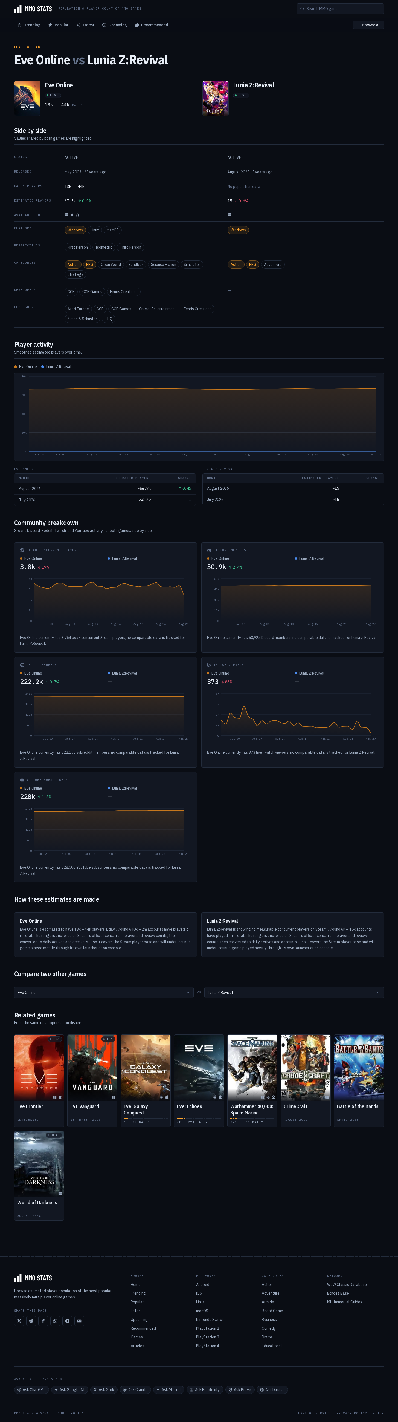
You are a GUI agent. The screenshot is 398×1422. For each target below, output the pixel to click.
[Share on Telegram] (67, 1321)
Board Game (272, 1310)
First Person (78, 247)
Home (136, 1284)
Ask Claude (137, 1389)
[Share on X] (19, 1321)
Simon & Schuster (82, 318)
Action (73, 264)
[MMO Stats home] (33, 9)
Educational (272, 1345)
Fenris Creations (124, 291)
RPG (89, 264)
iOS (199, 1293)
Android (202, 1284)
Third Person (130, 247)
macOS (113, 230)
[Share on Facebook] (43, 1321)
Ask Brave (242, 1389)
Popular (62, 24)
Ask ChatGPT (34, 1389)
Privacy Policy (351, 1413)
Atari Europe (78, 308)
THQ (108, 318)
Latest (88, 24)
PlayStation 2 (207, 1328)
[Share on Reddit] (31, 1321)
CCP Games (92, 291)
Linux (95, 230)
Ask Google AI (72, 1389)
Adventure (273, 264)
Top (380, 1413)
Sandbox (136, 264)
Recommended (154, 24)
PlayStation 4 (207, 1345)
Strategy (75, 274)
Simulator (192, 264)
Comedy (269, 1328)
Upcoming (118, 24)
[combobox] (103, 992)
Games (137, 1337)
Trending (32, 24)
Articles (137, 1345)
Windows (75, 230)
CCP (71, 291)
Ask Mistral (171, 1389)
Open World (111, 264)
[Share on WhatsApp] (55, 1321)
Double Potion (70, 1413)
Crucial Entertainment (157, 308)
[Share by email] (79, 1321)
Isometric (103, 247)
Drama (267, 1337)
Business (269, 1319)
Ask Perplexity (207, 1389)
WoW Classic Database (347, 1284)
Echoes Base (338, 1293)
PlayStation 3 (207, 1337)
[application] (199, 417)
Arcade (268, 1302)
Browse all (371, 24)
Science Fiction (163, 264)
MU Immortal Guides (344, 1302)
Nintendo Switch (210, 1319)
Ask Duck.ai (274, 1389)
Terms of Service (313, 1413)
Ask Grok (106, 1389)
